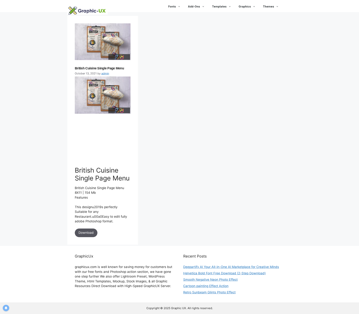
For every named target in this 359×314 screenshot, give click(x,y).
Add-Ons (194, 6)
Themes (268, 6)
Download (86, 233)
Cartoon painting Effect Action (205, 286)
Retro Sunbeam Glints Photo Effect (209, 292)
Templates (219, 6)
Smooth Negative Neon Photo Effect (210, 279)
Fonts (172, 6)
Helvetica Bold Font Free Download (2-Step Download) (224, 273)
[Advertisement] (103, 140)
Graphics (245, 6)
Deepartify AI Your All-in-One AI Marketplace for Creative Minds (231, 267)
